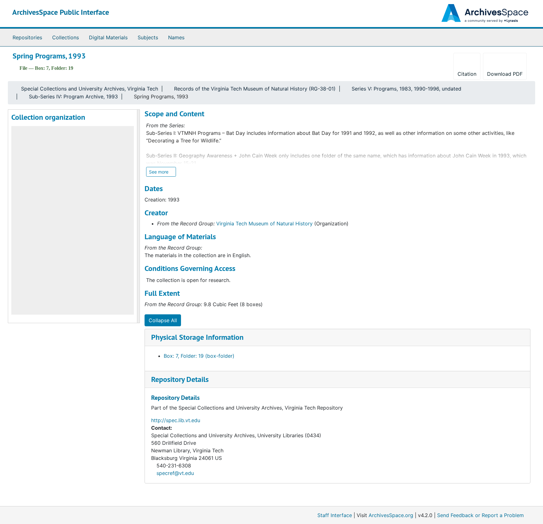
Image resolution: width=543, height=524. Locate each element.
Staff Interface (334, 515)
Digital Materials (108, 37)
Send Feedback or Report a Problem (480, 515)
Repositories (27, 37)
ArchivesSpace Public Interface (60, 12)
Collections (65, 37)
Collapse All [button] (163, 320)
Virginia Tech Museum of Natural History (264, 223)
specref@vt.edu (175, 473)
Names (176, 37)
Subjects (148, 37)
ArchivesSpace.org (391, 515)
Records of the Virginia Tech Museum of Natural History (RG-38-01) (255, 88)
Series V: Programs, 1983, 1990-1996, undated (406, 88)
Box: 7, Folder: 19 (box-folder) (199, 356)
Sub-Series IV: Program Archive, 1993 (73, 96)
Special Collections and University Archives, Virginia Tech (89, 88)
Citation (467, 74)
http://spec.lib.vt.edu (175, 420)
